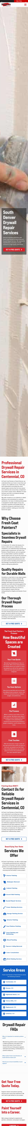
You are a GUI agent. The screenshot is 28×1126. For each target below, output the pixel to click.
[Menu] (25, 4)
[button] (14, 250)
